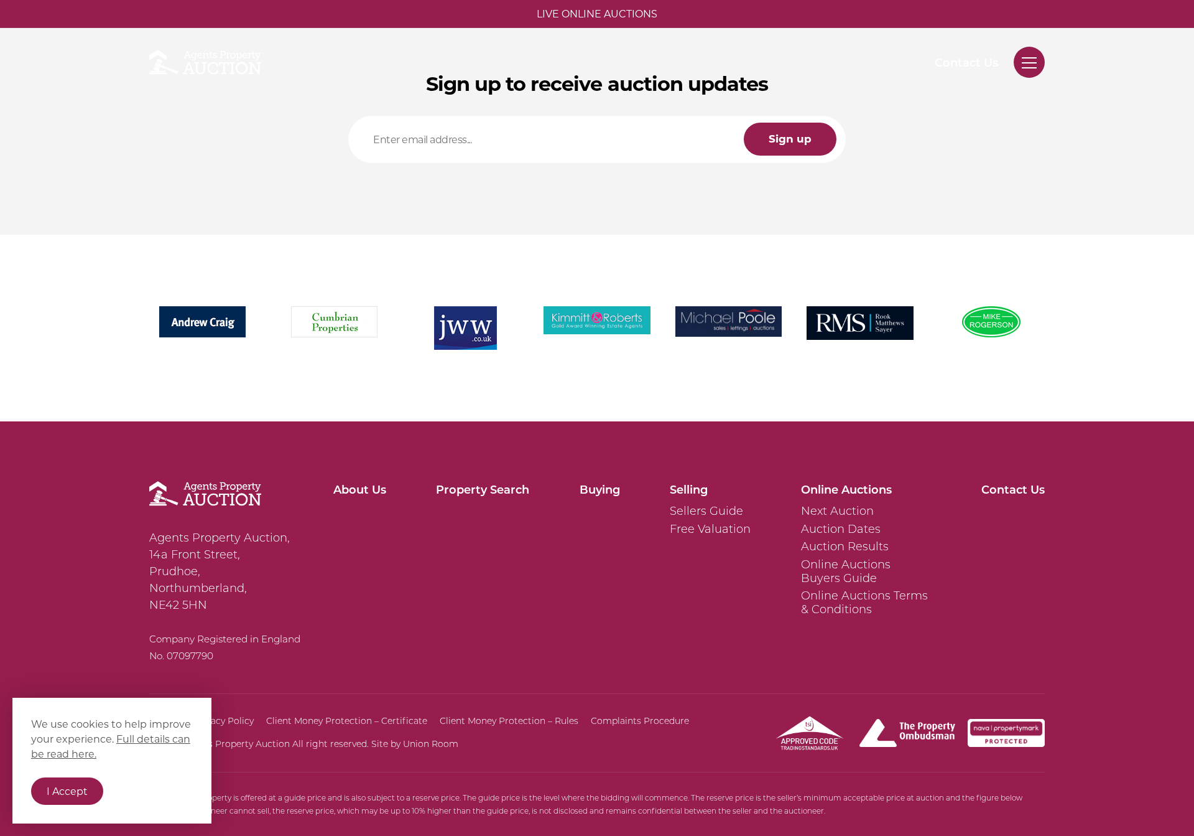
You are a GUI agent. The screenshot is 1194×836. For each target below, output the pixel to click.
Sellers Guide (706, 511)
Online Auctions (846, 489)
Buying (600, 489)
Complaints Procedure (640, 720)
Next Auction (837, 511)
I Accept (67, 790)
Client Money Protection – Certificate (346, 720)
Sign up (790, 138)
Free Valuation (710, 529)
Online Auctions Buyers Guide (846, 571)
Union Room (430, 743)
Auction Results (845, 546)
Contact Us (966, 62)
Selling (689, 489)
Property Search (482, 489)
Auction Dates (841, 529)
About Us (359, 489)
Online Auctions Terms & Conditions (864, 602)
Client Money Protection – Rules (509, 720)
